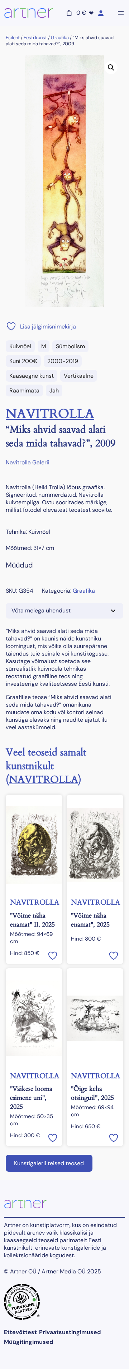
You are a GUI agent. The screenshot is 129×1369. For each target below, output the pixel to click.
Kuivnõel (20, 346)
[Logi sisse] (101, 13)
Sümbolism (70, 346)
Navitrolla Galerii (27, 462)
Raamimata (24, 390)
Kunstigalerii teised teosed (49, 1163)
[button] (111, 67)
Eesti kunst (35, 38)
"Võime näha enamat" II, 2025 (32, 920)
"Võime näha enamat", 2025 (90, 920)
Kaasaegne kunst (31, 376)
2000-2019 (62, 361)
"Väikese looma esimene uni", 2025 (31, 1097)
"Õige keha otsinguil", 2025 (92, 1093)
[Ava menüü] (120, 13)
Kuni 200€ (23, 361)
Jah (54, 390)
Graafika (60, 38)
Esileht (13, 38)
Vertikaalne (79, 376)
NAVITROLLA (50, 414)
